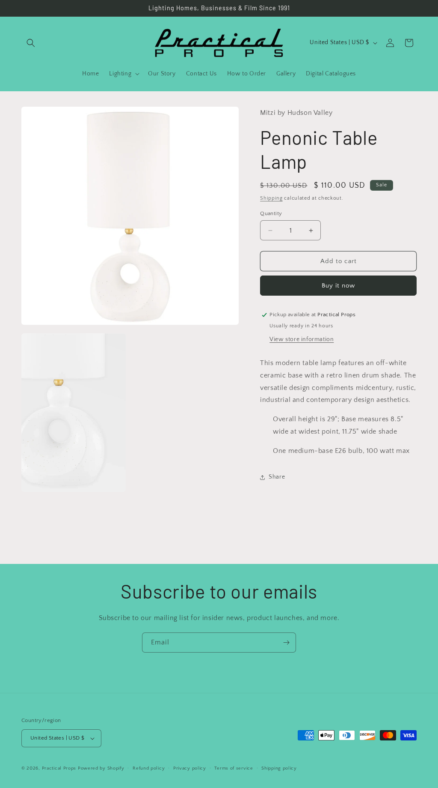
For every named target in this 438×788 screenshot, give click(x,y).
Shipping (271, 198)
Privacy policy (189, 768)
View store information (301, 339)
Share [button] (277, 476)
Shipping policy (279, 768)
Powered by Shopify (101, 768)
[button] (30, 42)
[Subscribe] (286, 642)
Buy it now (338, 285)
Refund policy (149, 768)
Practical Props (59, 768)
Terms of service (233, 768)
